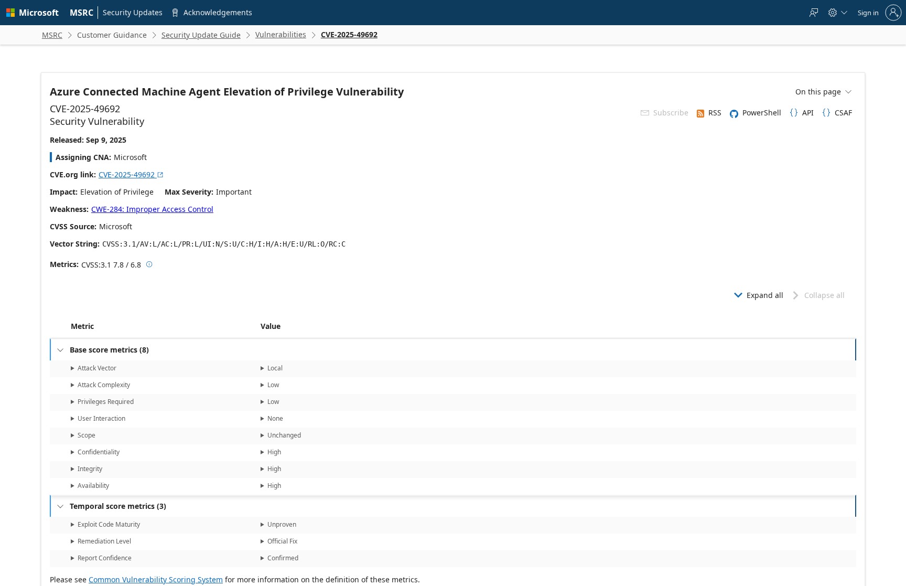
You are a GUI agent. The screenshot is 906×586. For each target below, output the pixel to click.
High (274, 452)
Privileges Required (106, 401)
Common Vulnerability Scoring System (156, 579)
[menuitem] (82, 12)
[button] (258, 326)
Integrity (90, 468)
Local (275, 368)
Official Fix (282, 541)
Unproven (281, 524)
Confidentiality (99, 452)
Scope (86, 435)
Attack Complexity (104, 384)
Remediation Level (104, 541)
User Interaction (101, 418)
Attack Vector (97, 368)
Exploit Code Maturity (109, 524)
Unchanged (284, 435)
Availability (93, 485)
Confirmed (282, 557)
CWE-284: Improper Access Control (152, 209)
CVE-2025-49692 (131, 174)
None (275, 418)
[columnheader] (163, 326)
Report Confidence (105, 557)
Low (273, 384)
